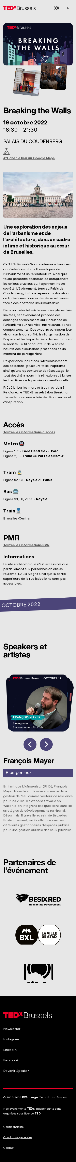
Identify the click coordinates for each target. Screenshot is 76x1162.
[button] (57, 8)
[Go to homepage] (19, 8)
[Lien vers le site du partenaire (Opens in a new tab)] (38, 900)
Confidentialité (13, 1127)
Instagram (11, 1039)
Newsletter (11, 1029)
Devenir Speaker (16, 1070)
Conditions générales (17, 1137)
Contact (9, 1147)
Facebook (11, 1060)
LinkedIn (10, 1049)
